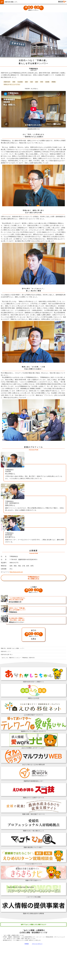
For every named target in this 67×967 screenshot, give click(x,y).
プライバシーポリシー (37, 943)
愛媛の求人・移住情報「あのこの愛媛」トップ (12, 648)
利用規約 (27, 943)
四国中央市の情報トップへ (11, 2)
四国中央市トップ (5, 651)
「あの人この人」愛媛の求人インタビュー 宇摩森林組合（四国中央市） (18, 657)
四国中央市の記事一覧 (6, 654)
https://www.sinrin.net (16, 572)
